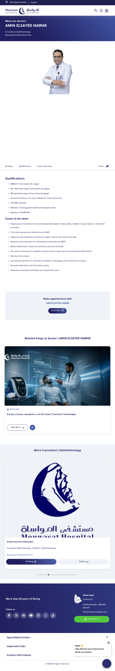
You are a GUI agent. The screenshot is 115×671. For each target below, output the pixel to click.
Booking (29, 562)
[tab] (38, 574)
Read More (16, 427)
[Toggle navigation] (106, 10)
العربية (34, 2)
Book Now (55, 311)
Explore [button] (82, 562)
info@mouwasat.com (97, 612)
